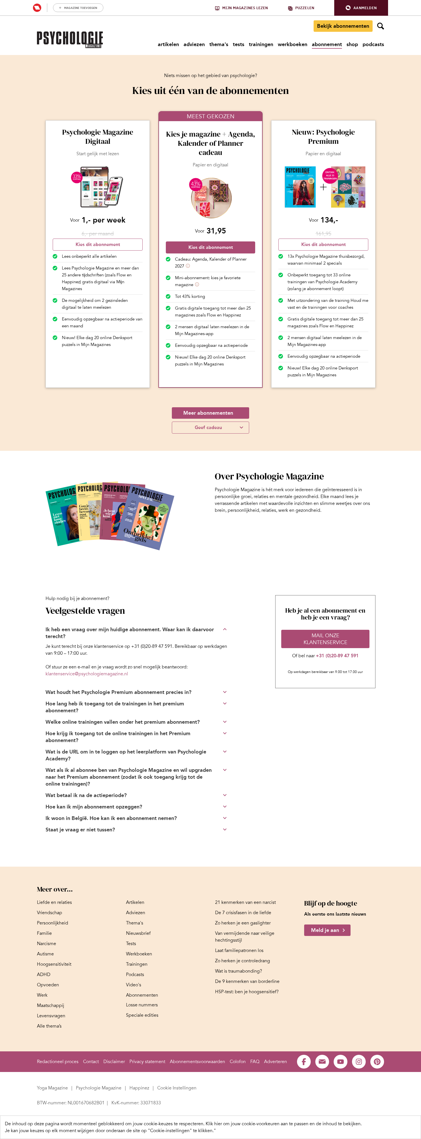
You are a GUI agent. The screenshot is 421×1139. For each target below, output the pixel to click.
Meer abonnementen (208, 413)
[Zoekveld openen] (380, 26)
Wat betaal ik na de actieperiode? (86, 795)
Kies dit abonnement (98, 244)
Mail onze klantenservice (325, 639)
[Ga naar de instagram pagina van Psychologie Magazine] (359, 1062)
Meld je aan (325, 930)
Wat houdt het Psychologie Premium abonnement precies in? (118, 692)
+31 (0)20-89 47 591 (337, 655)
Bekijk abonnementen (343, 26)
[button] (361, 8)
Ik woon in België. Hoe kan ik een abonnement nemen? (111, 818)
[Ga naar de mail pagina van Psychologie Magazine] (322, 1062)
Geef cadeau (208, 427)
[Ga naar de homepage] (70, 40)
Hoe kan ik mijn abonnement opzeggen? (94, 807)
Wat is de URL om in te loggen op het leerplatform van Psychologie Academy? (126, 755)
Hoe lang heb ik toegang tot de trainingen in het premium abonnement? (115, 707)
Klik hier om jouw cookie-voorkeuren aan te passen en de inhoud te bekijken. (284, 1124)
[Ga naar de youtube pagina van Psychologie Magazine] (340, 1062)
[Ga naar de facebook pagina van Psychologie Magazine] (304, 1062)
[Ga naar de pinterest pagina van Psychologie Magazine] (377, 1062)
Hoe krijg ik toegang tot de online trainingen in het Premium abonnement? (118, 736)
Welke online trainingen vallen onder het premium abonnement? (123, 722)
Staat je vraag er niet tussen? (80, 830)
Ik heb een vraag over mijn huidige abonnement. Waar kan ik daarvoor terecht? (130, 633)
